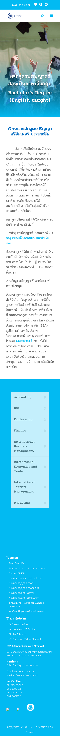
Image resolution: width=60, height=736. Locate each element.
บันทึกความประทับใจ (18, 624)
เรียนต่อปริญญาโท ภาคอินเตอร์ (24, 598)
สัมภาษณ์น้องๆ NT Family (22, 629)
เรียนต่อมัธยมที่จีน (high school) (25, 578)
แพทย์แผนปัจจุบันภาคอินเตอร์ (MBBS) (27, 611)
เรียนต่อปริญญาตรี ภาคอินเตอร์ (24, 588)
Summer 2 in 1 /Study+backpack (27, 568)
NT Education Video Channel (25, 639)
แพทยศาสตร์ (24, 341)
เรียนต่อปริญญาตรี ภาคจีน (21, 583)
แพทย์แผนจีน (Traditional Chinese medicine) (26, 604)
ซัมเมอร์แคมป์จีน (16, 563)
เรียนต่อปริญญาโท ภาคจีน (21, 593)
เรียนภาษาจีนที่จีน (17, 573)
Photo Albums (17, 634)
